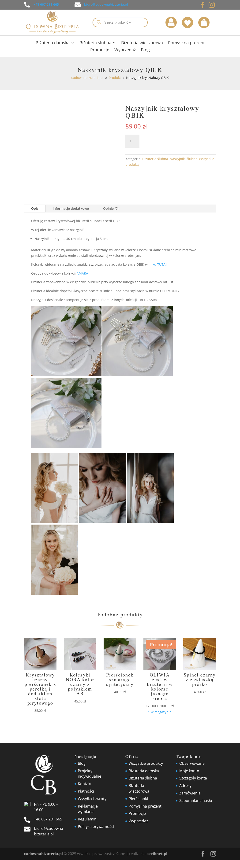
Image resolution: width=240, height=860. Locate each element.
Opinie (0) (110, 208)
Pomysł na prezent (186, 43)
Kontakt (85, 783)
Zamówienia (190, 793)
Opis (34, 208)
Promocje (99, 50)
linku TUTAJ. (158, 264)
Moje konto (189, 770)
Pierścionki (138, 798)
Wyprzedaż (125, 50)
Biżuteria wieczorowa (142, 43)
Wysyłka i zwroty (92, 798)
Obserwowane (192, 763)
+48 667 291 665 (46, 4)
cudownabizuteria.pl (43, 853)
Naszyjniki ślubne (183, 159)
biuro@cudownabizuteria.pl (106, 4)
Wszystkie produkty (146, 763)
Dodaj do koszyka (175, 141)
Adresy (185, 785)
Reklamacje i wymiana (89, 809)
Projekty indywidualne (89, 773)
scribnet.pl (157, 853)
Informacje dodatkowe (71, 208)
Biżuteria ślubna (95, 43)
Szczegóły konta (193, 778)
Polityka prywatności (96, 826)
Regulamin (87, 819)
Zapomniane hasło (195, 800)
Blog (145, 50)
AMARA (82, 273)
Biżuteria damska (53, 43)
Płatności (86, 791)
